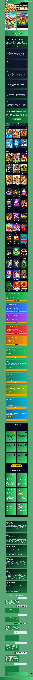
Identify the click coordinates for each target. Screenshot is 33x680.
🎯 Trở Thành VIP (16, 344)
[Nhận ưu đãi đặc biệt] (32, 673)
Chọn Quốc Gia (25, 0)
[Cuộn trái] (6, 124)
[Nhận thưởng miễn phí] (16, 7)
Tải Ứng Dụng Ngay (16, 119)
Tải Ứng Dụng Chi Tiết (16, 465)
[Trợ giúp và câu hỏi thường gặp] (32, 670)
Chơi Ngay (16, 357)
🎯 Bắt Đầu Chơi (16, 333)
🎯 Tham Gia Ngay (16, 311)
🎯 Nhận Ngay (16, 300)
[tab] (7, 124)
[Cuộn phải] (27, 124)
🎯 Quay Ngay (16, 322)
